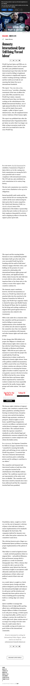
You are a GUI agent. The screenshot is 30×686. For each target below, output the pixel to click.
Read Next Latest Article (15, 657)
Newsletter (5, 674)
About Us (4, 669)
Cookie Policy (5, 677)
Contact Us (5, 670)
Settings (16, 9)
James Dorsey (9, 39)
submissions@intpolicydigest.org (15, 642)
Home (3, 667)
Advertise (4, 672)
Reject (10, 9)
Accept (4, 9)
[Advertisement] (15, 147)
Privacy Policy (5, 679)
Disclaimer (5, 675)
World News (5, 36)
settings (13, 7)
